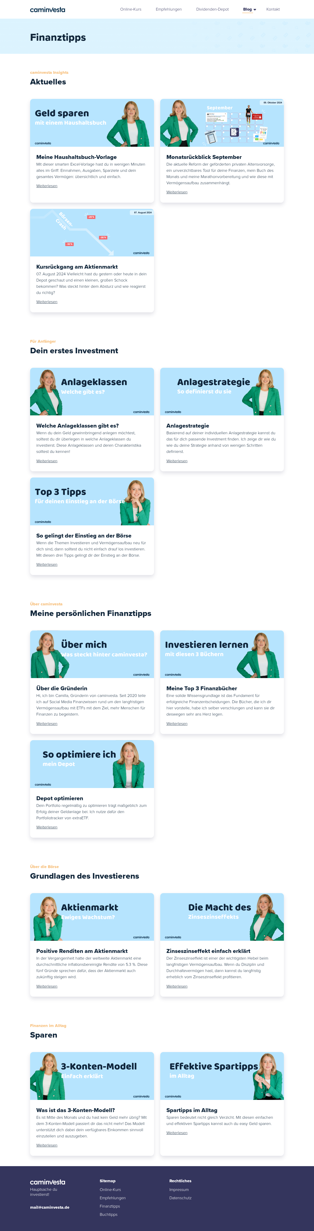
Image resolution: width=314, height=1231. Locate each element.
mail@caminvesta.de (49, 1207)
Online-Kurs (130, 9)
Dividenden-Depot (212, 9)
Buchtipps (108, 1214)
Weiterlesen (46, 186)
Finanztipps (110, 1206)
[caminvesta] (47, 9)
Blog (247, 9)
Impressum (179, 1190)
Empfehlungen (169, 9)
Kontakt (273, 9)
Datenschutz (180, 1198)
